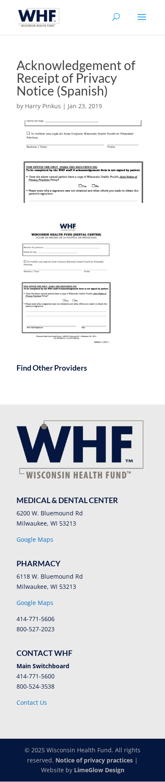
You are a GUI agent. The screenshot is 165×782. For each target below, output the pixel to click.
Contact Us (31, 702)
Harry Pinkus (43, 106)
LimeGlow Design (99, 770)
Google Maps (34, 539)
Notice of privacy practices (94, 760)
